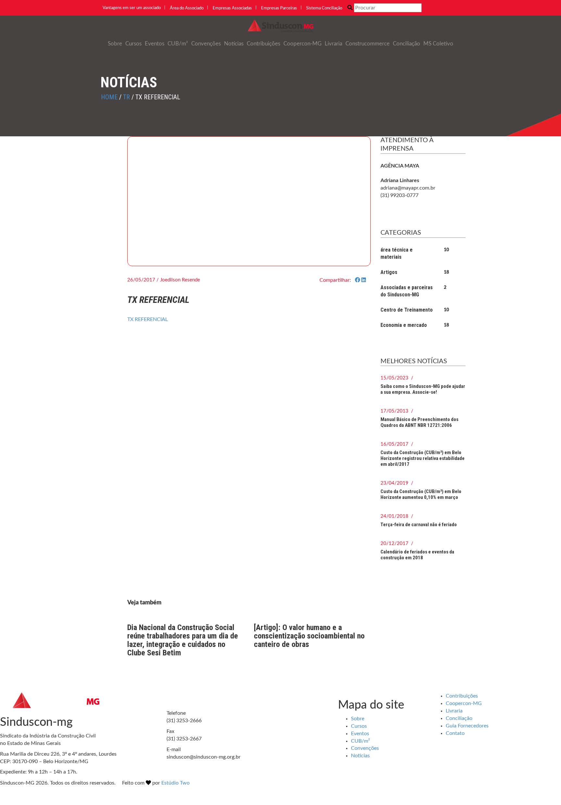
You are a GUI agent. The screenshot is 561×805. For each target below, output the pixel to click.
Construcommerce (367, 43)
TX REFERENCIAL (147, 319)
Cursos (133, 43)
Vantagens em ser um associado (132, 8)
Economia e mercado (403, 325)
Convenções (206, 43)
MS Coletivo (438, 43)
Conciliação (406, 43)
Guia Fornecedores (467, 725)
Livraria (333, 43)
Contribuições (263, 43)
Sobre (115, 43)
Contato (455, 733)
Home (109, 97)
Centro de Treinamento (406, 310)
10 (446, 250)
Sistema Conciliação (324, 8)
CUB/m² (178, 43)
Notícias (233, 43)
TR (126, 97)
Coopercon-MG (302, 43)
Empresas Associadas (232, 8)
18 (446, 272)
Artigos (388, 272)
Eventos (154, 43)
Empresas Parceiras (279, 8)
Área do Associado (187, 8)
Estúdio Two (175, 783)
